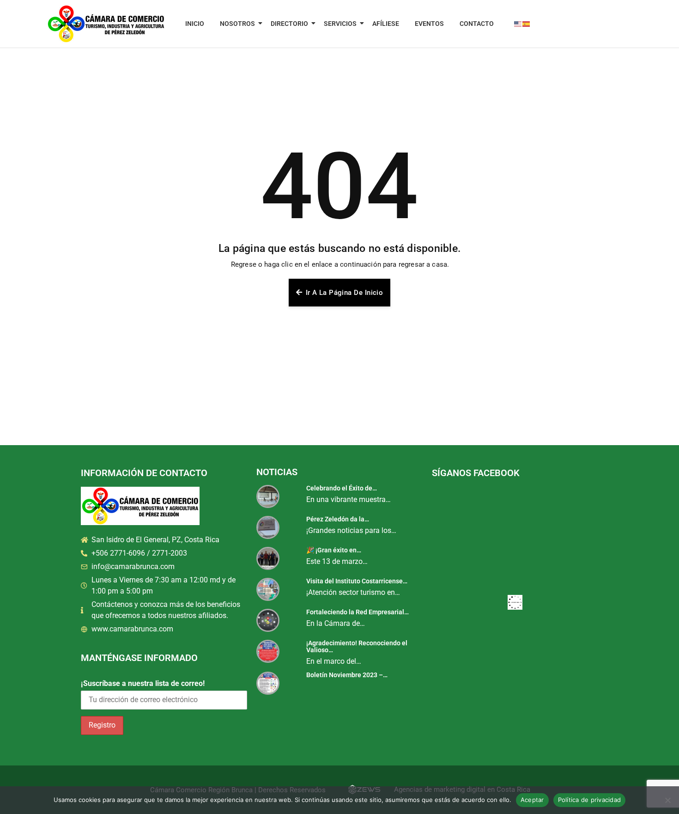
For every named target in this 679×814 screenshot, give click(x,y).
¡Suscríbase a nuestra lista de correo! (143, 683)
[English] (518, 23)
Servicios (340, 23)
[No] (667, 800)
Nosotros (237, 23)
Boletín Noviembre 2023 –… (347, 675)
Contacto (477, 23)
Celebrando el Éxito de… (341, 488)
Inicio (194, 23)
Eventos (429, 23)
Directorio (289, 23)
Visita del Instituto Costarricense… (356, 581)
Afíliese (385, 23)
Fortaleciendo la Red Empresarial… (357, 612)
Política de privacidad (589, 799)
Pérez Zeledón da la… (337, 519)
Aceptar (532, 799)
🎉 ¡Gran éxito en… (333, 550)
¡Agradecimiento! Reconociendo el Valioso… (356, 646)
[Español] (526, 23)
